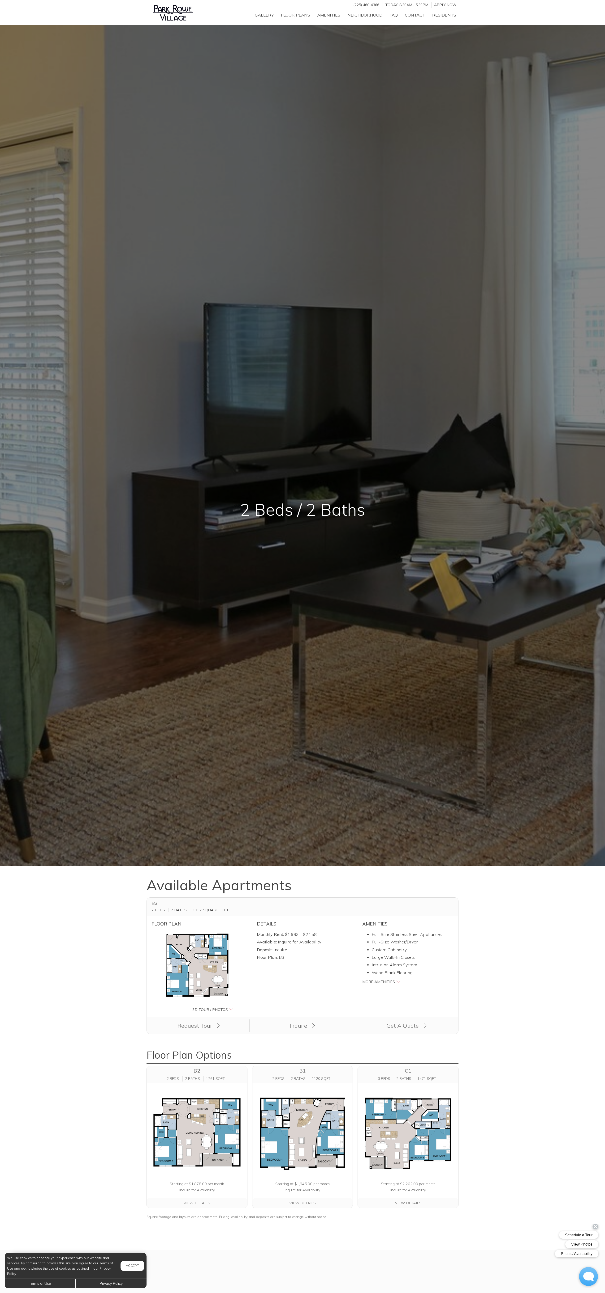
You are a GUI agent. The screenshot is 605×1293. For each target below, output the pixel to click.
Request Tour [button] (195, 1025)
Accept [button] (132, 1265)
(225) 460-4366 (366, 5)
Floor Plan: (267, 957)
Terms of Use (40, 1283)
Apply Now (445, 5)
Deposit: (264, 949)
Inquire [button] (299, 1025)
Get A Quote (403, 1025)
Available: (267, 942)
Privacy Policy (111, 1283)
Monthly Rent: (270, 934)
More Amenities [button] (379, 981)
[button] (197, 972)
